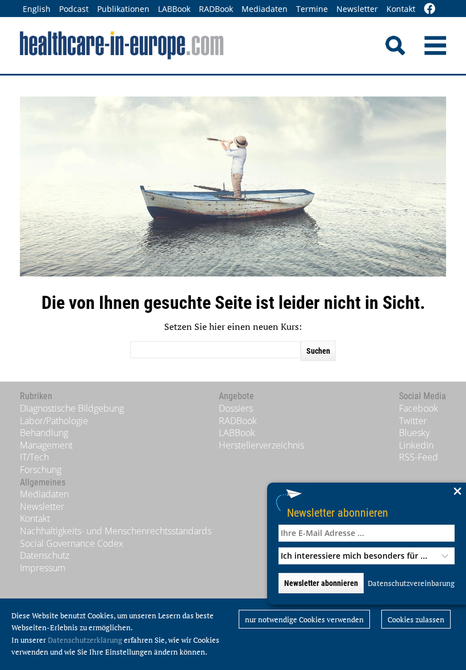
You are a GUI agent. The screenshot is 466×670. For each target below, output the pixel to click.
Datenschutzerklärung (85, 640)
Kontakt (400, 8)
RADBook (216, 8)
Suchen (318, 350)
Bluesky (414, 432)
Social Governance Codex (71, 543)
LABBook (174, 8)
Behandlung (44, 432)
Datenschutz (44, 555)
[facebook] (429, 9)
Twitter (413, 420)
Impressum (42, 568)
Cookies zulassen (416, 619)
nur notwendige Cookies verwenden (304, 619)
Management (46, 445)
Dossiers (236, 408)
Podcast (74, 8)
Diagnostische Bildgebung (72, 408)
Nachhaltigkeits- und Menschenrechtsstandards (115, 531)
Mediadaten (265, 8)
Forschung (40, 469)
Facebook (418, 408)
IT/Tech (34, 457)
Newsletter (357, 8)
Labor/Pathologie (54, 420)
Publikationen (123, 8)
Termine (312, 8)
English (37, 8)
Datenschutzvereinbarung (411, 583)
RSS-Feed (418, 457)
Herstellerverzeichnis (261, 445)
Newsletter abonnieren (337, 512)
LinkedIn (416, 445)
